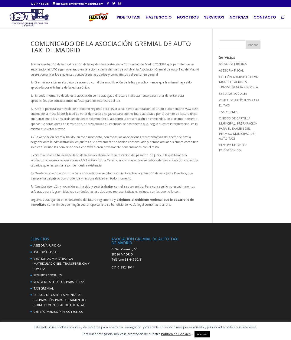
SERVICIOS (214, 18)
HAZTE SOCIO (159, 18)
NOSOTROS (188, 18)
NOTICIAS (239, 18)
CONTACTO (265, 18)
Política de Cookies (176, 334)
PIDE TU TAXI (128, 18)
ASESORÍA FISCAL (231, 70)
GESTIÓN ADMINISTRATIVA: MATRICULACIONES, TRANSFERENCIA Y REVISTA (238, 82)
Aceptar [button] (202, 334)
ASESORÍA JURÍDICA (233, 64)
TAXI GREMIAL (229, 112)
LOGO (99, 17)
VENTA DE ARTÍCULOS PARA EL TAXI (59, 282)
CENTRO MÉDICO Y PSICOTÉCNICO (58, 312)
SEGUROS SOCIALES (233, 94)
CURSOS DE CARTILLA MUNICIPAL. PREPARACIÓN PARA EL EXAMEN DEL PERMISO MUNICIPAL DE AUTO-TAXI (238, 128)
